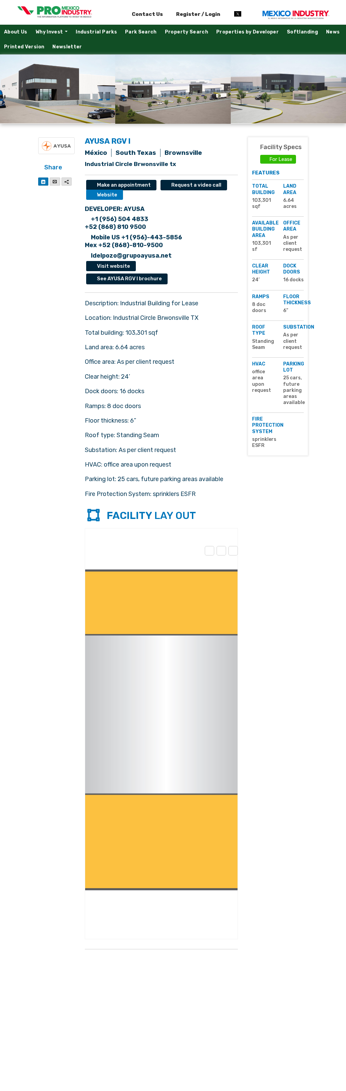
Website (106, 195)
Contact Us (147, 14)
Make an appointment (123, 185)
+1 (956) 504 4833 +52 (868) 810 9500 (116, 223)
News (333, 32)
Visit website (113, 266)
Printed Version (24, 47)
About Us (15, 32)
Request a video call (195, 185)
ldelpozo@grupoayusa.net (131, 255)
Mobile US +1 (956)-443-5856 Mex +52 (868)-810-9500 (133, 241)
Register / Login (197, 14)
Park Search (141, 32)
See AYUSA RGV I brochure (129, 279)
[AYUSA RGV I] (57, 89)
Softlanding (302, 32)
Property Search (186, 32)
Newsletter (67, 47)
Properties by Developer (247, 32)
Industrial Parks (96, 32)
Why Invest (53, 33)
